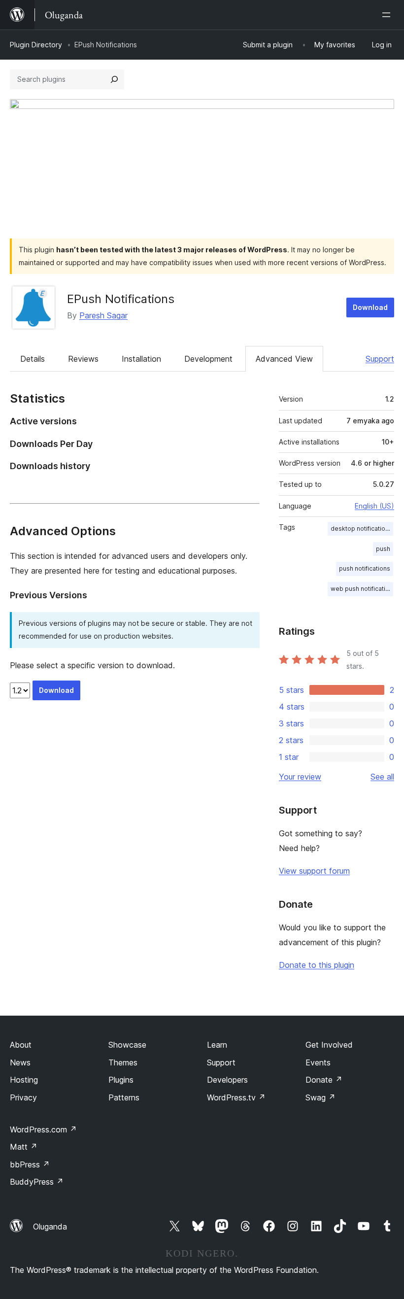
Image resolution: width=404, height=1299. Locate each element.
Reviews (83, 359)
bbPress (30, 1164)
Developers (227, 1080)
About (21, 1045)
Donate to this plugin (316, 965)
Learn (217, 1045)
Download (370, 307)
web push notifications (362, 588)
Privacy (23, 1097)
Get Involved (329, 1045)
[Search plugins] (114, 79)
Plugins (121, 1080)
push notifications (364, 568)
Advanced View (284, 359)
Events (318, 1062)
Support (380, 359)
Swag (320, 1097)
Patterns (123, 1097)
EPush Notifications (120, 299)
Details (32, 359)
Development (208, 359)
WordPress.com (43, 1129)
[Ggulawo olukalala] (388, 15)
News (20, 1062)
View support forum (314, 871)
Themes (122, 1062)
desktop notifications (361, 528)
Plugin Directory (36, 44)
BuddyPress (37, 1182)
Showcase (127, 1045)
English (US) (374, 506)
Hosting (24, 1080)
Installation (141, 359)
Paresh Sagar (103, 315)
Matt (23, 1147)
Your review (300, 777)
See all (382, 777)
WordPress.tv (236, 1097)
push (383, 548)
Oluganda (50, 1226)
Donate (323, 1080)
